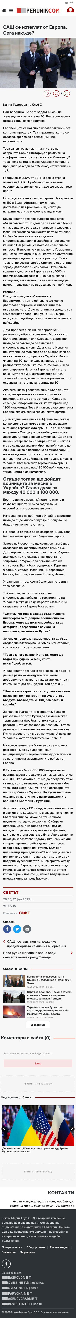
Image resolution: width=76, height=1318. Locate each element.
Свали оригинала (13, 41)
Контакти (61, 1193)
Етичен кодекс (59, 1247)
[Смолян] (22, 1304)
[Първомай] (17, 1293)
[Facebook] (6, 1263)
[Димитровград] (23, 1282)
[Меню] (11, 10)
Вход (38, 1063)
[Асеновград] (19, 1298)
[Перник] (38, 10)
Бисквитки (9, 1252)
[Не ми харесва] (68, 93)
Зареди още (38, 1024)
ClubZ (24, 913)
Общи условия (36, 1247)
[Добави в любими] (47, 93)
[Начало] (4, 10)
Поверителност (12, 1247)
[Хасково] (16, 1277)
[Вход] (70, 10)
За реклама (27, 1252)
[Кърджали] (20, 1288)
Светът (10, 892)
